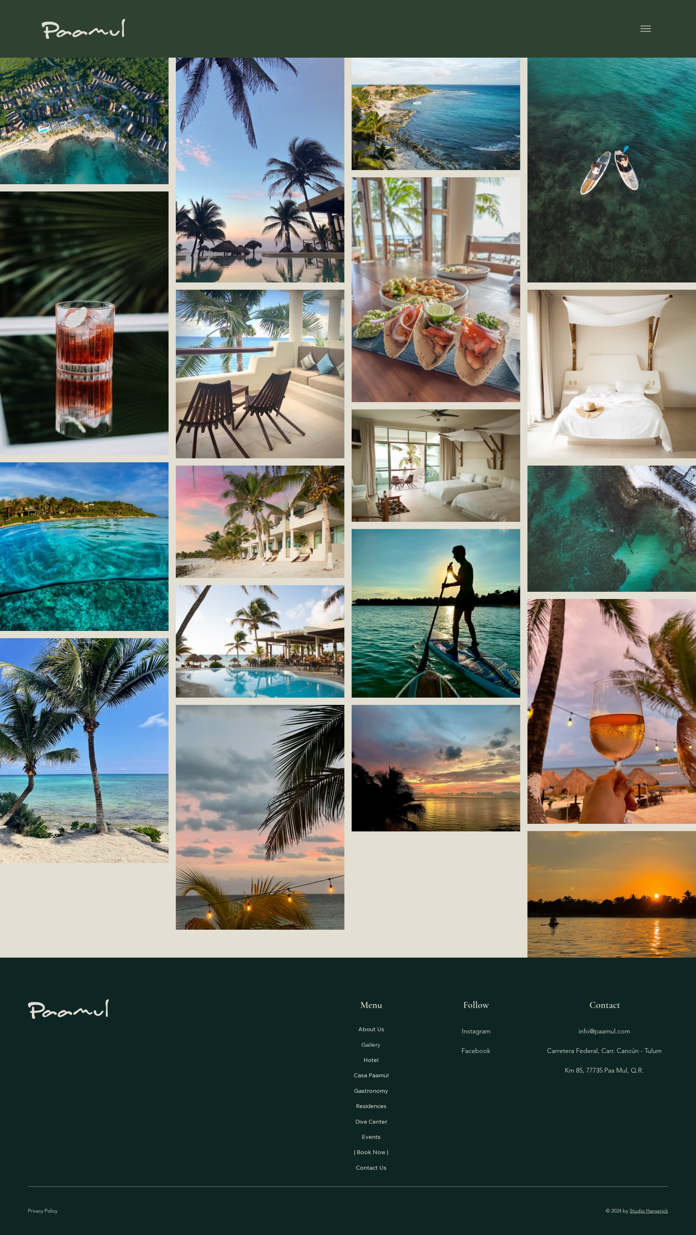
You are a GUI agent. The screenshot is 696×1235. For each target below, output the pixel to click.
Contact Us (371, 1167)
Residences (371, 1106)
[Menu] (645, 28)
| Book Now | (371, 1152)
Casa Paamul (371, 1075)
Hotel (371, 1059)
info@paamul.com (604, 1031)
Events (371, 1136)
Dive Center (371, 1121)
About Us (371, 1029)
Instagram (476, 1031)
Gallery (371, 1044)
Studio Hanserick (649, 1210)
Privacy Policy (42, 1210)
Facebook (475, 1051)
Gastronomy (371, 1090)
